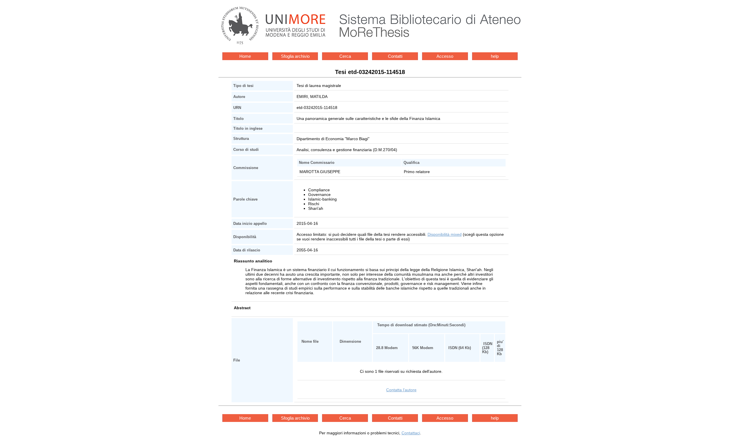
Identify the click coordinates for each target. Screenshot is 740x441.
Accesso (444, 56)
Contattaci (411, 433)
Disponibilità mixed (445, 234)
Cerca (345, 56)
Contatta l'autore (401, 390)
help (495, 56)
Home (245, 56)
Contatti (395, 56)
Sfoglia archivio (295, 56)
